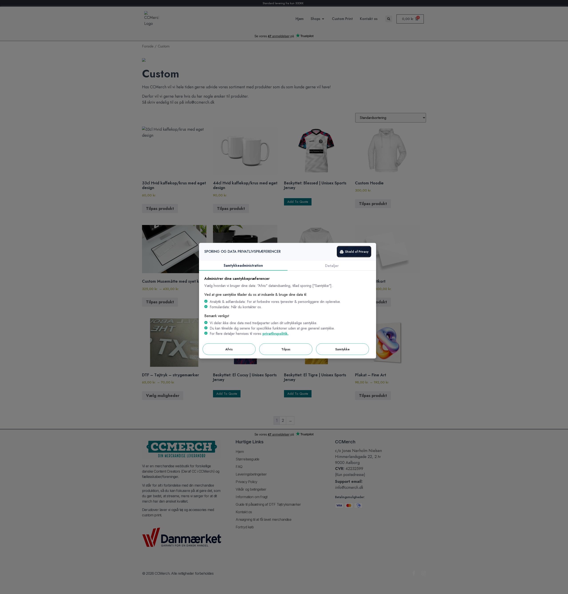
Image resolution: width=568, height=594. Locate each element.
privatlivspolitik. (275, 333)
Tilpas (285, 349)
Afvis (229, 349)
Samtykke (342, 349)
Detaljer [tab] (332, 265)
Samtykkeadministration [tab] (243, 265)
